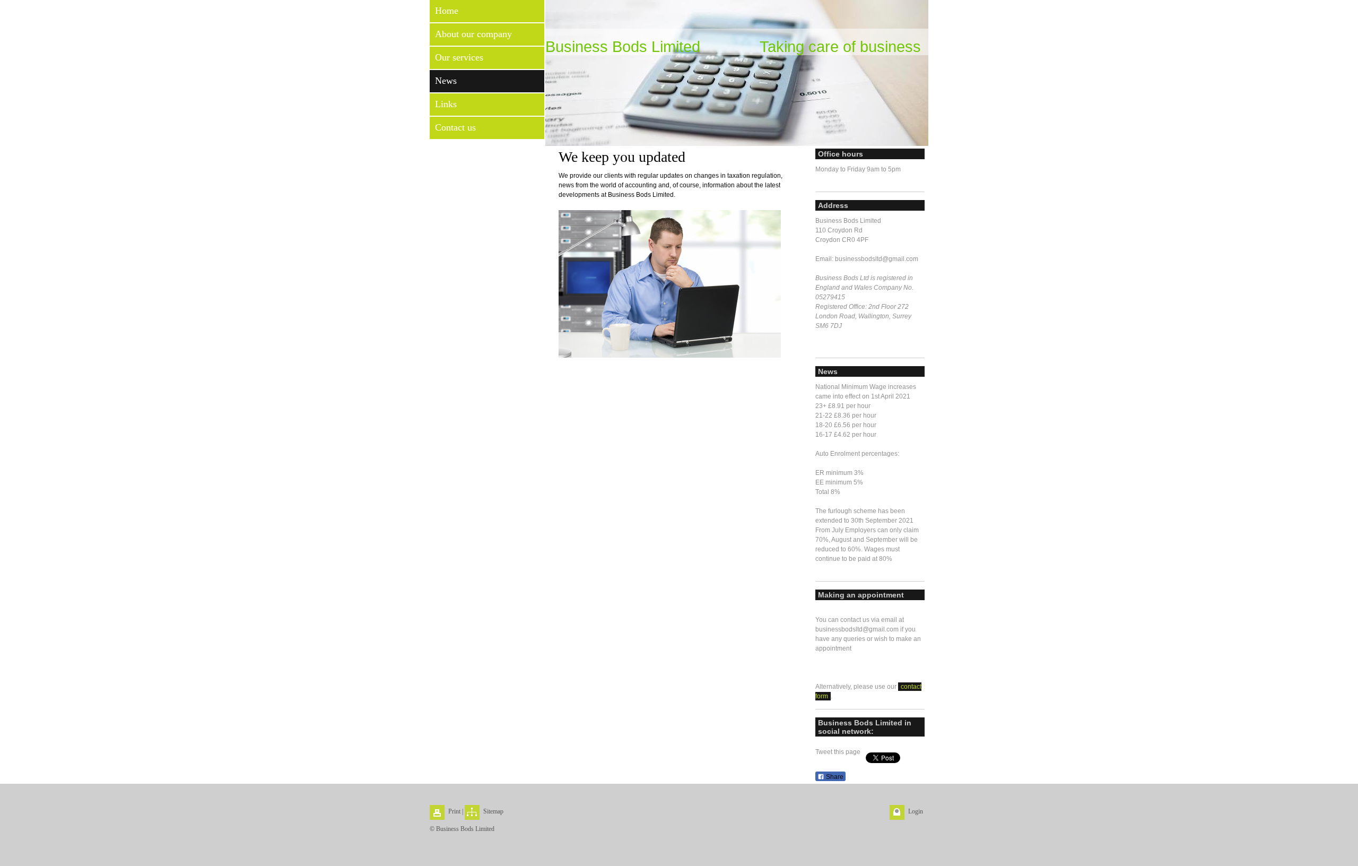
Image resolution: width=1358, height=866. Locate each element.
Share (833, 777)
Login (915, 811)
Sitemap (493, 811)
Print (454, 811)
